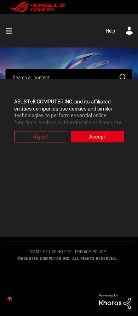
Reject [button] (40, 137)
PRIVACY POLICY (90, 251)
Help (110, 31)
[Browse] (11, 31)
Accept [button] (97, 137)
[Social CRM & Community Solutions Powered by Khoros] (115, 301)
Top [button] (9, 299)
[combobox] (69, 77)
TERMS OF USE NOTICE (50, 251)
